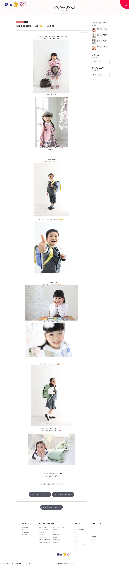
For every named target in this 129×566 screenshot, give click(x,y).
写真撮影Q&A (56, 542)
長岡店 (76, 537)
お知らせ (93, 527)
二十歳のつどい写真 (43, 529)
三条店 (76, 534)
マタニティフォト (57, 534)
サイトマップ (29, 563)
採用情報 (93, 542)
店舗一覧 (77, 527)
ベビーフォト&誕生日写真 (59, 527)
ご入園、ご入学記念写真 (44, 542)
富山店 (76, 547)
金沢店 (76, 542)
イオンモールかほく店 (80, 544)
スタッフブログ (95, 532)
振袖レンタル (25, 527)
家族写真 (55, 529)
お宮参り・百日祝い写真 (44, 539)
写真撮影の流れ (56, 539)
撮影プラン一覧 (42, 527)
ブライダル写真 (42, 537)
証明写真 (55, 537)
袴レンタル (24, 534)
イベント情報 (94, 529)
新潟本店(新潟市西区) (80, 529)
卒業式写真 (41, 532)
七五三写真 (41, 534)
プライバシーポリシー (96, 545)
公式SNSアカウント (18, 563)
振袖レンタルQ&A (26, 532)
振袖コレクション (26, 529)
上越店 (76, 539)
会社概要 (93, 540)
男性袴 (54, 532)
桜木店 (76, 532)
